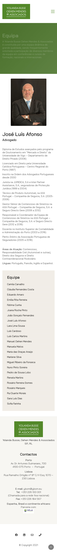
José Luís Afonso (16, 320)
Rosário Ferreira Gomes (19, 382)
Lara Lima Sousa (16, 325)
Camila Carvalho (15, 284)
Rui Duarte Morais (16, 393)
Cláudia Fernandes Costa (20, 289)
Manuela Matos (15, 346)
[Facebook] (16, 535)
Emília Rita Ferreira (17, 299)
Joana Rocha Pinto (17, 310)
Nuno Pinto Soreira (17, 367)
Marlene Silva (14, 356)
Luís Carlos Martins (17, 336)
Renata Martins (15, 377)
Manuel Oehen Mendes (19, 341)
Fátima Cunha (14, 305)
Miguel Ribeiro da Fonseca (21, 362)
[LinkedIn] (24, 535)
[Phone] (40, 535)
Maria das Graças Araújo (20, 351)
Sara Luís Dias (14, 398)
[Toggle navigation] (53, 11)
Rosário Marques (16, 388)
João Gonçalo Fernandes (20, 315)
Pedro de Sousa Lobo (19, 372)
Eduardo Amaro (15, 294)
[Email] (32, 535)
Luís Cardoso (14, 331)
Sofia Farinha (14, 403)
